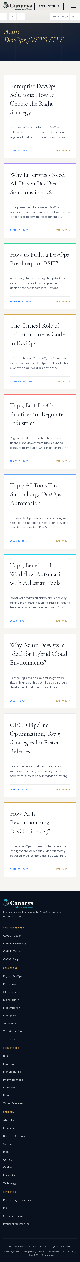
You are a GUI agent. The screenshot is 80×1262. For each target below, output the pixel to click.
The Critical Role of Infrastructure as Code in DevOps (37, 334)
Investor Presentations (16, 1223)
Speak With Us (49, 6)
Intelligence (9, 1015)
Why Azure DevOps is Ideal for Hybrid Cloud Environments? (38, 653)
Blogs (6, 1151)
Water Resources (13, 1103)
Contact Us (9, 1167)
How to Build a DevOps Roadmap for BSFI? (39, 259)
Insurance (9, 1087)
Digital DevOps (12, 976)
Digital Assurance (13, 984)
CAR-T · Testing (12, 951)
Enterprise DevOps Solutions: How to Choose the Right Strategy (33, 99)
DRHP (7, 1208)
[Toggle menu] (73, 6)
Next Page (63, 16)
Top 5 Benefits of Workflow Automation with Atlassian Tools (38, 574)
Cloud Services (11, 992)
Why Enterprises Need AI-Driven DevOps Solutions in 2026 (37, 183)
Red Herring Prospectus (17, 1200)
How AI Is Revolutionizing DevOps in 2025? (30, 822)
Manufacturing (12, 1071)
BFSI (6, 1056)
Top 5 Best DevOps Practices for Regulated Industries (38, 414)
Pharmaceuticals (13, 1079)
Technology (9, 1183)
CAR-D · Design (12, 935)
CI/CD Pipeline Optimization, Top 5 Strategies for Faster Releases (35, 738)
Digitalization (11, 999)
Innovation (9, 1175)
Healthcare (9, 1064)
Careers (7, 1144)
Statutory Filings (13, 1216)
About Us (8, 1120)
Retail (6, 1095)
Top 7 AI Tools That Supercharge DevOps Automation (35, 494)
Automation (10, 1023)
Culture (7, 1159)
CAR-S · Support (12, 959)
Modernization (11, 1007)
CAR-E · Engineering (15, 943)
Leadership (9, 1128)
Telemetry (9, 1039)
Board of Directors (14, 1136)
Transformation (12, 1031)
